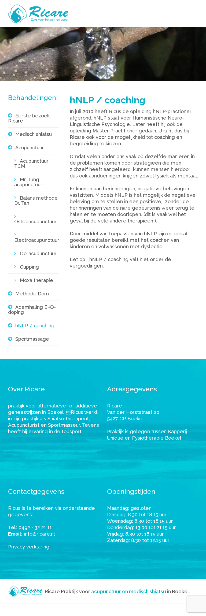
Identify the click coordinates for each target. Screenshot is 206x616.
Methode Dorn (32, 293)
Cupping (29, 267)
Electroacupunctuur (36, 240)
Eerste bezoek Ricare (29, 118)
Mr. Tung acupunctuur (28, 182)
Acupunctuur (29, 147)
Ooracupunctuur (38, 253)
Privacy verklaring (28, 547)
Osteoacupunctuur (35, 221)
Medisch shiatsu (33, 134)
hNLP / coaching (34, 325)
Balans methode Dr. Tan (36, 200)
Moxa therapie (36, 280)
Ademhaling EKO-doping (32, 309)
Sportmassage (32, 339)
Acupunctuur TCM (31, 163)
